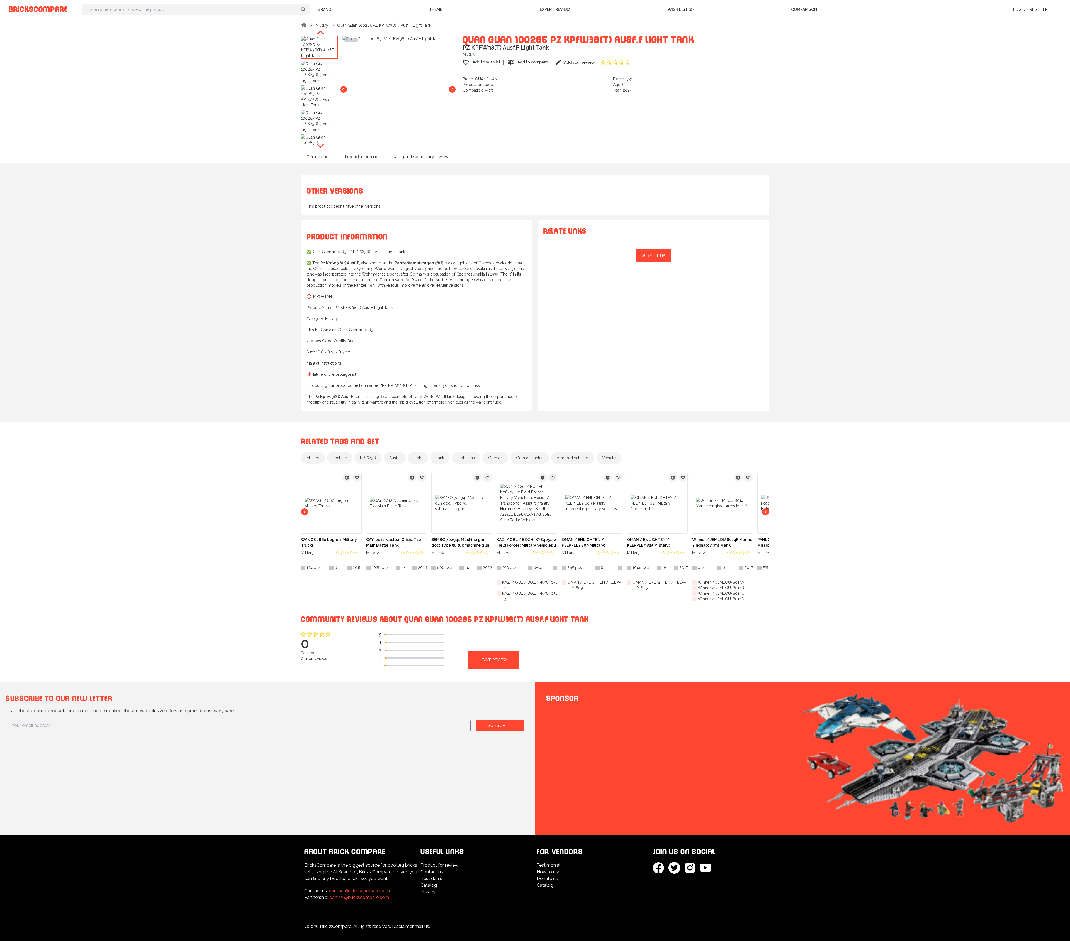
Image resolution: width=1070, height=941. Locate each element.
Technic (340, 458)
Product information (363, 156)
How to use (548, 871)
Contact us (431, 871)
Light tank (466, 458)
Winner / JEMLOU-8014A (721, 582)
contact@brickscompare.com (359, 890)
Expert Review (555, 9)
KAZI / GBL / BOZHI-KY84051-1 (529, 585)
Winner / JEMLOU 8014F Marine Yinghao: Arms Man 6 (722, 542)
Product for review (439, 865)
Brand (324, 9)
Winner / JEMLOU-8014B (721, 588)
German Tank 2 (529, 458)
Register (1039, 9)
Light (418, 458)
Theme (435, 9)
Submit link (653, 255)
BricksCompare (38, 8)
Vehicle (609, 458)
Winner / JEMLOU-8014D (721, 599)
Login (1019, 9)
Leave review (493, 660)
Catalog (428, 885)
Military (321, 25)
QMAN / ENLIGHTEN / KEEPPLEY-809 (594, 585)
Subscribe (500, 725)
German (495, 458)
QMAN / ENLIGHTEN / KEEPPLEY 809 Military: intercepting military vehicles (590, 542)
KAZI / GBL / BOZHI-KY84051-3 (529, 596)
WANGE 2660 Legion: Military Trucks (329, 542)
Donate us (547, 878)
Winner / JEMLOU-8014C (721, 593)
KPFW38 (368, 458)
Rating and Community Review (420, 156)
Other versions (320, 156)
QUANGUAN (486, 79)
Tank (440, 458)
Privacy (428, 892)
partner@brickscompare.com (359, 897)
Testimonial (548, 865)
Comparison (804, 9)
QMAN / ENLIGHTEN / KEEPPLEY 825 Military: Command (648, 542)
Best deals (431, 878)
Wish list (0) (681, 9)
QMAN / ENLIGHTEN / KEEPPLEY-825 (659, 585)
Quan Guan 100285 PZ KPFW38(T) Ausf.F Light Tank (384, 25)
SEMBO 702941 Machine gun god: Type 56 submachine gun (460, 542)
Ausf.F (394, 458)
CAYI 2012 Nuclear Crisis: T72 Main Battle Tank (393, 542)
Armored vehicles (573, 458)
